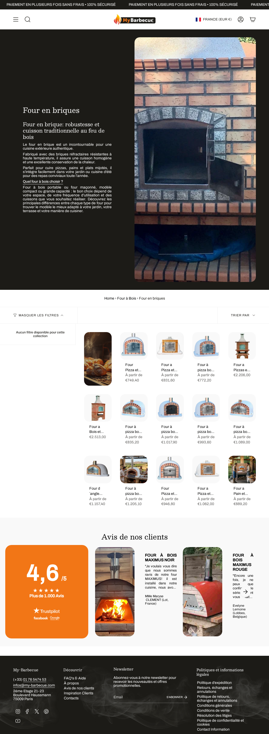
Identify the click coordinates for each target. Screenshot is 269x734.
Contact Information (213, 729)
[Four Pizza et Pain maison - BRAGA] (134, 346)
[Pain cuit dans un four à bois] (98, 359)
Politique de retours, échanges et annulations (217, 698)
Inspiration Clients (78, 693)
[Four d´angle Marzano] (98, 469)
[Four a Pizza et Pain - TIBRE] (206, 469)
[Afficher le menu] (16, 19)
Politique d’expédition (214, 683)
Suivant (245, 591)
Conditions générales (214, 705)
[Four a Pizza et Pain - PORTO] (170, 346)
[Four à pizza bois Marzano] (242, 408)
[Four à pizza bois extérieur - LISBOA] (206, 346)
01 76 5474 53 (34, 679)
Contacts (71, 698)
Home (109, 298)
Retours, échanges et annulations (214, 690)
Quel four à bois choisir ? (43, 182)
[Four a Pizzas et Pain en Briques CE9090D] (242, 346)
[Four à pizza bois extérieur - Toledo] (206, 408)
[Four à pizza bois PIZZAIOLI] (134, 408)
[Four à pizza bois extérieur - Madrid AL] (170, 408)
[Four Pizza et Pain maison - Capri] (170, 469)
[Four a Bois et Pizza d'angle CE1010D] (98, 408)
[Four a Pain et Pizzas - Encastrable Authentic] (242, 469)
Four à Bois (126, 298)
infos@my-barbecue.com (34, 685)
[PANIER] (253, 19)
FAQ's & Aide (75, 678)
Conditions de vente (213, 710)
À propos (71, 683)
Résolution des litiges (214, 715)
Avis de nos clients (79, 688)
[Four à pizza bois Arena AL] (134, 469)
